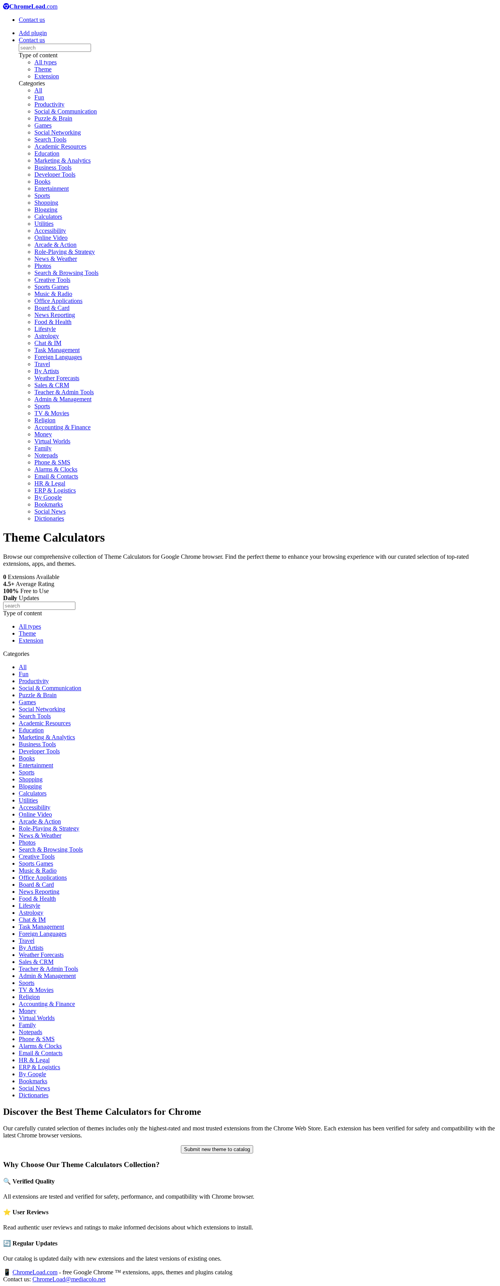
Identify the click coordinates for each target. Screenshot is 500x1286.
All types (45, 62)
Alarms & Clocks (55, 469)
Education (46, 153)
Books (42, 181)
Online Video (51, 237)
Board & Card (52, 308)
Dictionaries (49, 518)
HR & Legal (49, 483)
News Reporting (54, 315)
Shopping (46, 202)
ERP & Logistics (55, 490)
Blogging (45, 209)
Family (43, 448)
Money (43, 434)
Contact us (32, 19)
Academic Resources (60, 146)
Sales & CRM (51, 385)
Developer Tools (54, 174)
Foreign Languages (58, 357)
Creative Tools (52, 279)
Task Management (57, 350)
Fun (39, 97)
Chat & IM (47, 343)
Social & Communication (65, 111)
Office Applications (58, 301)
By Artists (46, 371)
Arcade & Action (55, 244)
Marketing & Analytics (62, 160)
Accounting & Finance (62, 427)
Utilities (44, 223)
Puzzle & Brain (53, 118)
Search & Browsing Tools (66, 272)
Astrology (46, 336)
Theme (43, 69)
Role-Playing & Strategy (64, 251)
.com (33, 6)
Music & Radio (53, 294)
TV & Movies (51, 413)
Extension (46, 76)
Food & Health (52, 322)
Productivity (49, 104)
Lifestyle (45, 329)
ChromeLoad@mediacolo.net (68, 1279)
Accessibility (50, 230)
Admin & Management (62, 399)
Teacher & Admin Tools (64, 392)
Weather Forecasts (56, 378)
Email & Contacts (56, 476)
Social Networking (57, 132)
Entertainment (51, 188)
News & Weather (55, 258)
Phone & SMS (52, 462)
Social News (50, 511)
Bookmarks (48, 504)
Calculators (48, 216)
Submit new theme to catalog (217, 1149)
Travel (42, 364)
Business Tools (52, 167)
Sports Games (51, 286)
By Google (48, 497)
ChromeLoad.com (34, 1272)
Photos (42, 265)
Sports (42, 195)
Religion (44, 420)
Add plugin (33, 33)
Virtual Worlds (52, 441)
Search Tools (50, 139)
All (38, 90)
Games (43, 125)
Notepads (46, 455)
